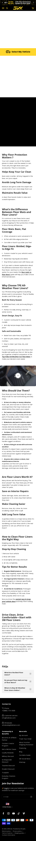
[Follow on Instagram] (8, 813)
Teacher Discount (8, 766)
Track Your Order (25, 739)
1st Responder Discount (7, 761)
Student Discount (8, 769)
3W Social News (24, 759)
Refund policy (6, 831)
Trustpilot (5, 773)
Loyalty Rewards (8, 753)
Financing (22, 748)
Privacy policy (17, 831)
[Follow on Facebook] (3, 813)
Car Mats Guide (24, 755)
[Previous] (2, 2)
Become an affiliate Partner (9, 739)
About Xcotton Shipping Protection (26, 743)
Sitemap (22, 762)
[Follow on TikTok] (18, 813)
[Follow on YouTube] (13, 813)
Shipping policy (19, 833)
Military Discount (8, 756)
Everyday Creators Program (8, 777)
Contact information (8, 835)
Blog (20, 752)
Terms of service (7, 833)
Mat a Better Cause (9, 749)
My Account (23, 735)
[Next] (33, 2)
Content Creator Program (8, 744)
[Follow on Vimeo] (23, 813)
